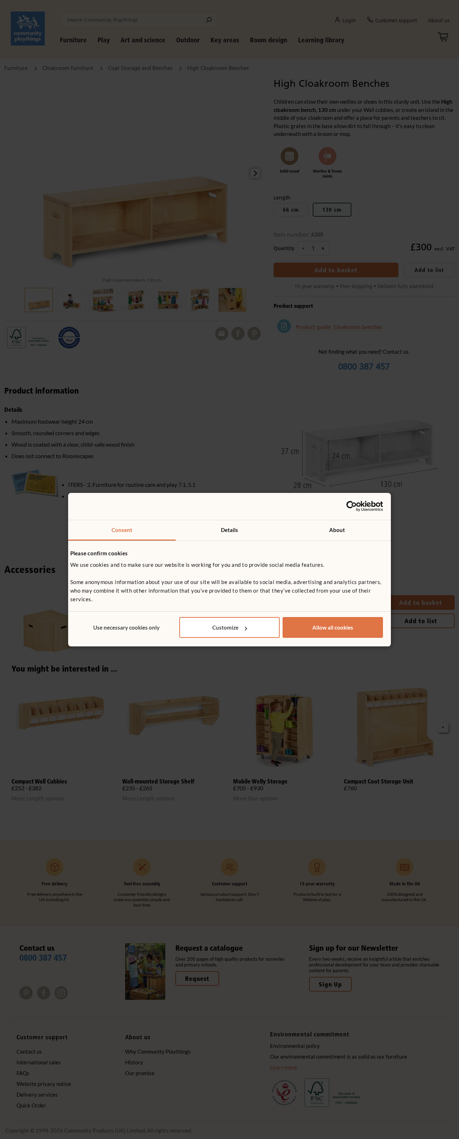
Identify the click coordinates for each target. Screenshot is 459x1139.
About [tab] (337, 530)
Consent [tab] (122, 530)
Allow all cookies (332, 627)
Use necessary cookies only (126, 627)
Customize (225, 627)
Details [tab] (229, 530)
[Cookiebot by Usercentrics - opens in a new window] (351, 506)
